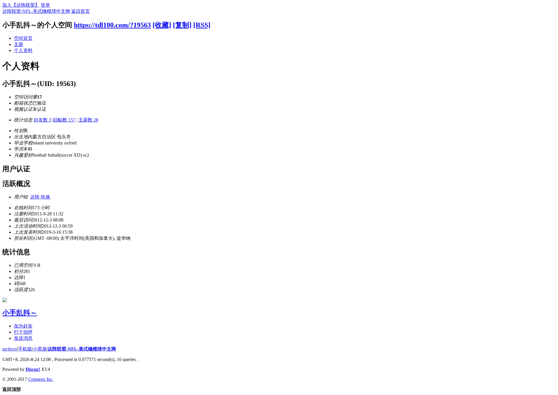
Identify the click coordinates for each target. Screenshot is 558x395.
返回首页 (80, 11)
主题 (18, 44)
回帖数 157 (64, 119)
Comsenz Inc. (40, 379)
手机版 (25, 348)
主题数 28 (88, 119)
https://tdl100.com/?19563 (112, 25)
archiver (9, 348)
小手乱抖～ (19, 313)
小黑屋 (40, 348)
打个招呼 (23, 332)
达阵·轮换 (40, 196)
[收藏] (162, 25)
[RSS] (201, 25)
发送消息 (23, 338)
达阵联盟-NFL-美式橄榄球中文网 (36, 11)
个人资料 (23, 50)
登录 (45, 5)
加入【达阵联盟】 (21, 5)
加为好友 (23, 325)
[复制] (182, 25)
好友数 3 (42, 119)
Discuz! (33, 369)
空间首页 (23, 38)
